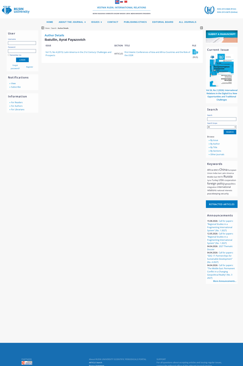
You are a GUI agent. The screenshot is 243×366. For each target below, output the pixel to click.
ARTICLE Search (95, 362)
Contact (112, 22)
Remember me (15, 55)
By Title (213, 147)
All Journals (187, 22)
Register (29, 67)
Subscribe (16, 87)
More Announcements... (224, 281)
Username (12, 39)
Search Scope (212, 123)
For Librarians (17, 109)
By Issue (214, 140)
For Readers (17, 102)
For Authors (17, 106)
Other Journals (217, 154)
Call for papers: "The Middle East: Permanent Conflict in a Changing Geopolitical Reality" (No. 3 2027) (221, 271)
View (13, 83)
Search (209, 115)
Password (11, 47)
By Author (215, 143)
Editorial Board (162, 22)
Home (50, 22)
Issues (95, 22)
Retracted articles (222, 204)
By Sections (215, 150)
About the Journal (71, 22)
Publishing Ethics (135, 22)
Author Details (63, 28)
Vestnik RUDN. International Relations (121, 10)
